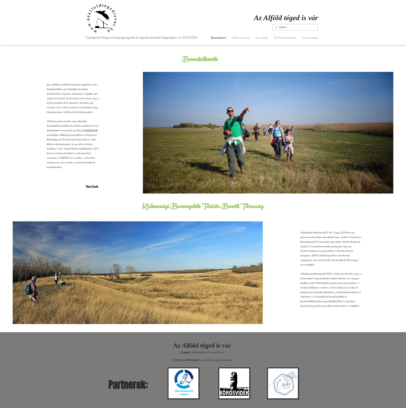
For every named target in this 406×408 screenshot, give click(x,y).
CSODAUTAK (90, 130)
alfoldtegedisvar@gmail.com (207, 352)
